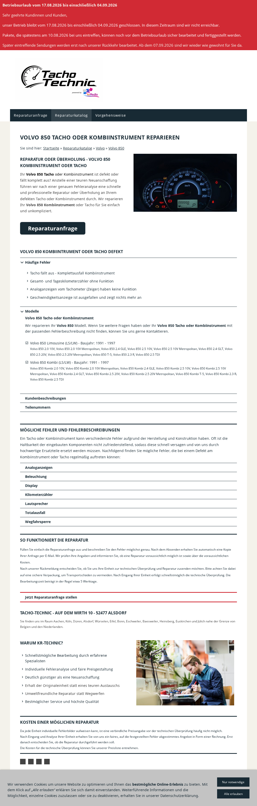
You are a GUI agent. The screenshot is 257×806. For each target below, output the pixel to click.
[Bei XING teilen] (47, 761)
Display (31, 485)
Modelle (32, 311)
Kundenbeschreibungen (45, 398)
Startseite (51, 148)
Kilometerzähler (39, 494)
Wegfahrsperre (38, 521)
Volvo (100, 148)
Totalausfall (35, 512)
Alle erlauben (233, 794)
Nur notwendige (233, 782)
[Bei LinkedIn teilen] (39, 761)
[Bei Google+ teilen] (31, 761)
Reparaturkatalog (77, 148)
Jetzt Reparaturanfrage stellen (51, 597)
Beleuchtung (36, 476)
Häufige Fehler (37, 262)
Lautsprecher (36, 503)
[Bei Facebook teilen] (23, 761)
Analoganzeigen (38, 467)
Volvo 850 (116, 148)
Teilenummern (37, 407)
